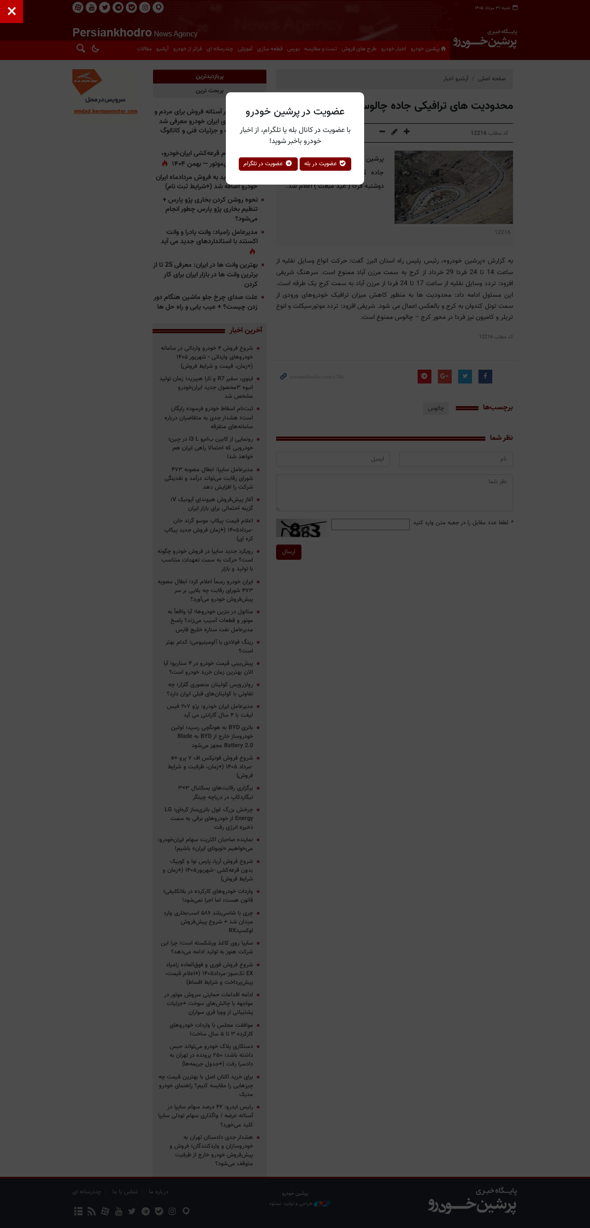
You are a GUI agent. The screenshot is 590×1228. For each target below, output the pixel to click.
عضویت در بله (321, 163)
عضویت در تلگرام (264, 163)
